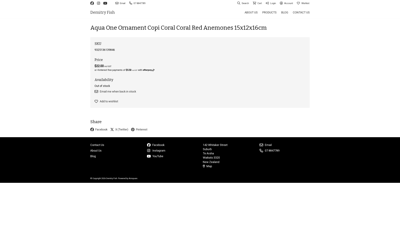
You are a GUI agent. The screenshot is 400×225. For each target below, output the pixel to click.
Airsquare (133, 178)
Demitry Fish (102, 12)
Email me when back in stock (118, 91)
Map (209, 166)
